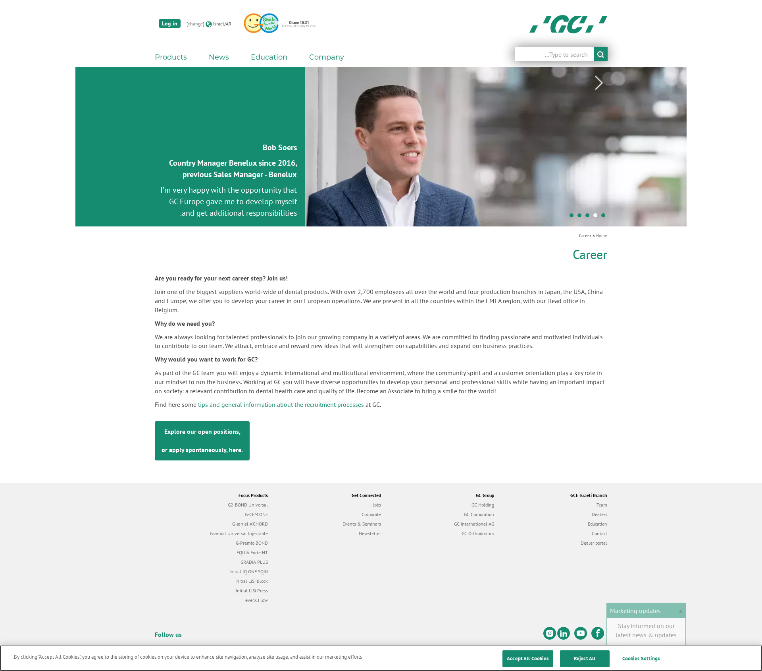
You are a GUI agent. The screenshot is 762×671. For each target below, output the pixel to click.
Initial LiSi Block (251, 581)
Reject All (584, 658)
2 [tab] (593, 217)
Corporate (371, 514)
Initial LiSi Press (252, 591)
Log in (169, 23)
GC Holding (482, 505)
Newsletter (370, 533)
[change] (195, 24)
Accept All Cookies (527, 658)
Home (601, 235)
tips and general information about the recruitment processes (281, 404)
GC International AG (474, 524)
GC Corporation (479, 514)
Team (602, 505)
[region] (381, 658)
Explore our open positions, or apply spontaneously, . (202, 440)
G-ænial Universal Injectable (239, 533)
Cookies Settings (641, 658)
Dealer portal (594, 543)
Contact (599, 533)
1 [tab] (601, 217)
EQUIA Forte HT (252, 552)
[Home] (568, 24)
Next (599, 83)
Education (597, 524)
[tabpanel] (381, 146)
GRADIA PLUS (254, 562)
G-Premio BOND (252, 543)
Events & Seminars (362, 524)
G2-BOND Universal (248, 505)
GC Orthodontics (478, 533)
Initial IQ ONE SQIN (248, 571)
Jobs (377, 505)
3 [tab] (585, 217)
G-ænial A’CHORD (250, 524)
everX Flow (256, 600)
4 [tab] (577, 217)
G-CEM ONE (256, 514)
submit (601, 54)
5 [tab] (569, 217)
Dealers (599, 514)
